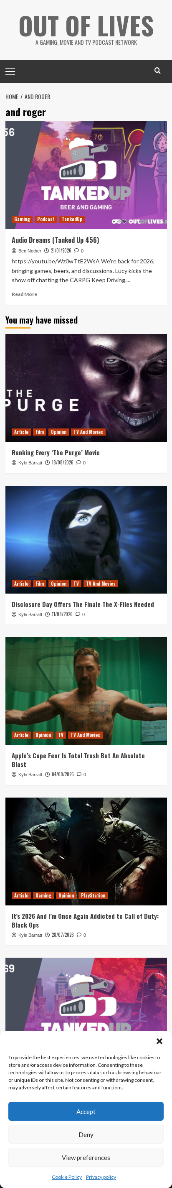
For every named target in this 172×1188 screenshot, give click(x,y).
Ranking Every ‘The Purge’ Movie (56, 452)
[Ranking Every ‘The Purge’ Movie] (86, 388)
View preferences (86, 1157)
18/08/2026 (62, 462)
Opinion (58, 431)
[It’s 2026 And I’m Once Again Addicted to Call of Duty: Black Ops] (86, 851)
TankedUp (72, 219)
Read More (24, 294)
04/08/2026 (63, 774)
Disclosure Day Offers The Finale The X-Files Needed (83, 604)
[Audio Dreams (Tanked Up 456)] (86, 175)
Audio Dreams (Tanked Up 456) (55, 240)
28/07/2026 (63, 934)
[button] (159, 1041)
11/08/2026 (62, 614)
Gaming (22, 219)
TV (76, 583)
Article (21, 431)
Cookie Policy (67, 1177)
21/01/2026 (61, 250)
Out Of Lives (86, 24)
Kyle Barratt (30, 462)
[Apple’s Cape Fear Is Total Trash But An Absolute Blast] (86, 691)
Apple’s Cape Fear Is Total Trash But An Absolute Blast (78, 760)
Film (39, 431)
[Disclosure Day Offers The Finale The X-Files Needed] (86, 540)
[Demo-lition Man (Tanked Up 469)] (86, 1012)
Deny (86, 1134)
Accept (86, 1111)
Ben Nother (29, 250)
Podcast (46, 219)
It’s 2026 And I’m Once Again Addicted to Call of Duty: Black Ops (85, 920)
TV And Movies (88, 431)
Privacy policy (101, 1177)
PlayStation (93, 895)
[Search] (157, 70)
